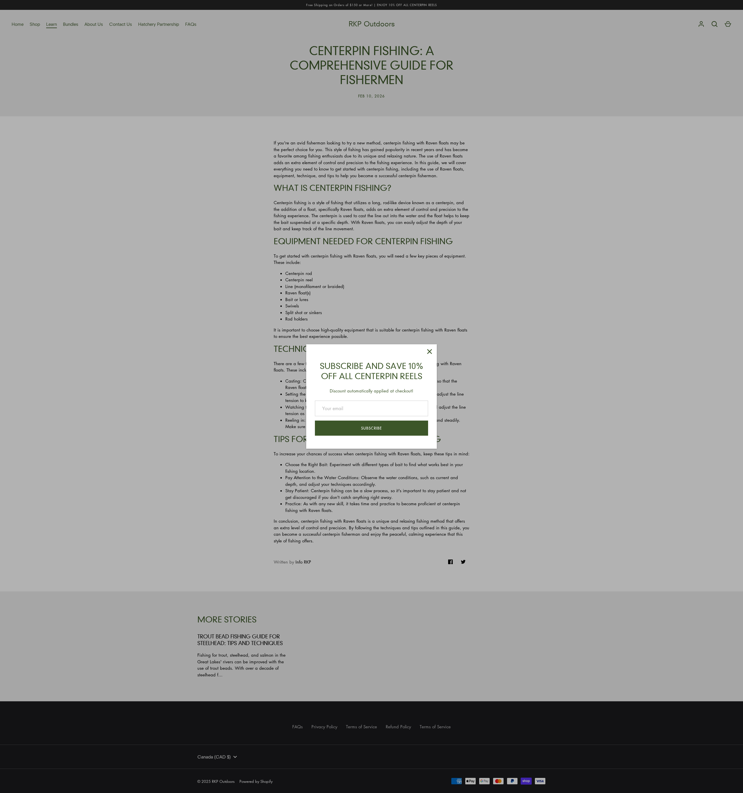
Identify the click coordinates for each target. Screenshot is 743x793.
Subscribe (371, 428)
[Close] (429, 351)
